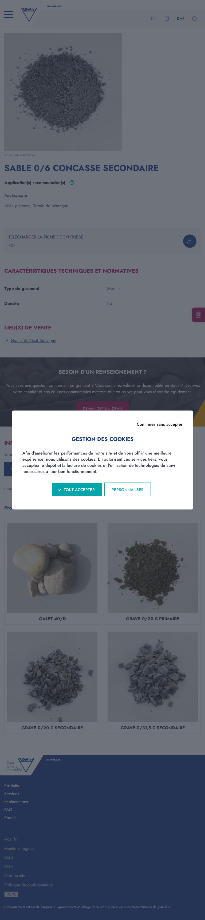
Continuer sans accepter (160, 424)
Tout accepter (79, 490)
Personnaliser (128, 490)
